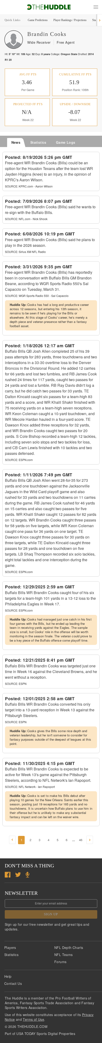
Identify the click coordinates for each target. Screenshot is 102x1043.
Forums (60, 961)
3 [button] (39, 840)
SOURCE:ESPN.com (19, 460)
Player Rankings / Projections (70, 20)
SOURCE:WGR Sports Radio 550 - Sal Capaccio (37, 296)
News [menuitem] (16, 142)
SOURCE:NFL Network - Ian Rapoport (30, 787)
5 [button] (57, 840)
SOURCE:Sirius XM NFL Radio (25, 252)
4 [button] (48, 840)
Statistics (11, 954)
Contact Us (13, 983)
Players (10, 947)
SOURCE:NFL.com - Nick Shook (26, 219)
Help (8, 976)
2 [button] (30, 840)
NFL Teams (63, 954)
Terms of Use (33, 1019)
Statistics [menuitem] (38, 142)
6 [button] (66, 840)
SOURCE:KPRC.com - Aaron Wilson (29, 186)
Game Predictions (38, 20)
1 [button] (21, 840)
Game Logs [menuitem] (65, 142)
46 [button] (80, 840)
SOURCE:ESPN (16, 684)
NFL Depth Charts (68, 947)
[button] (96, 7)
